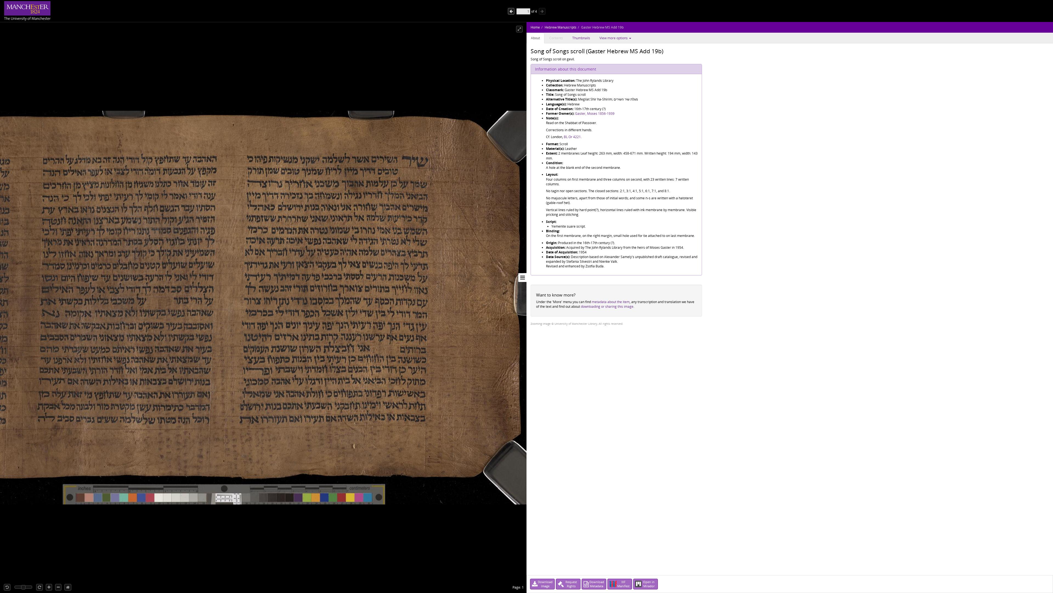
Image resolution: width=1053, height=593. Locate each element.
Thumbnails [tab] (581, 38)
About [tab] (535, 38)
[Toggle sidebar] (522, 277)
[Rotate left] (7, 587)
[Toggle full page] (519, 29)
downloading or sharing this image (607, 306)
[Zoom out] (58, 587)
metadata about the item (611, 302)
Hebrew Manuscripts (560, 27)
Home (535, 27)
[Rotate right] (39, 587)
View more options (614, 38)
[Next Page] (511, 11)
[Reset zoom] (67, 587)
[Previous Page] (542, 11)
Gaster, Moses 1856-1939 (595, 113)
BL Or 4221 (572, 137)
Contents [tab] (556, 38)
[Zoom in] (49, 587)
